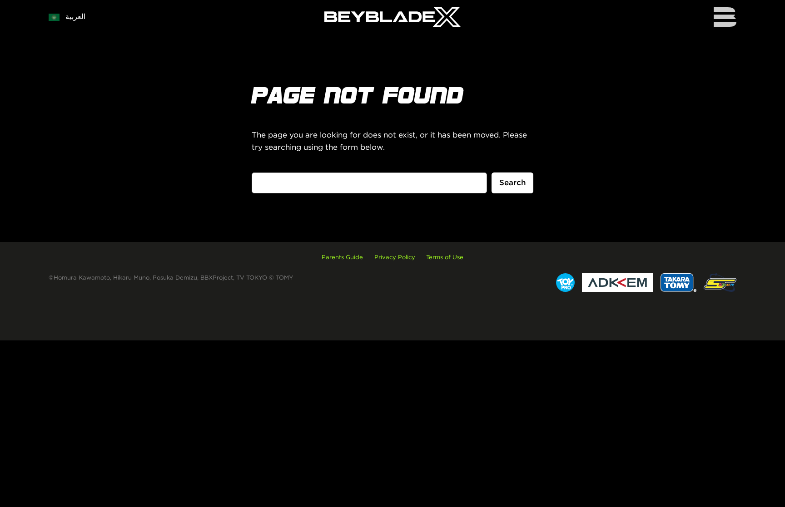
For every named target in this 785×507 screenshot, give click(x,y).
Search (512, 183)
